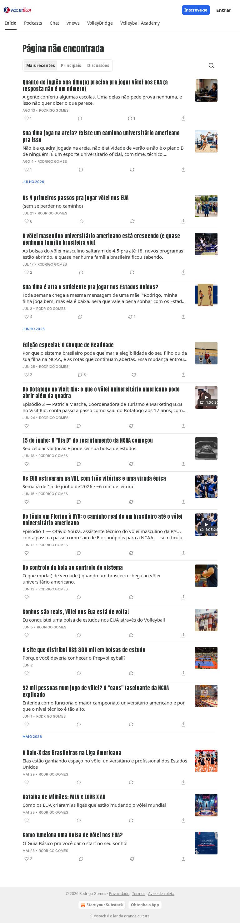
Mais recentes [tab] (40, 65)
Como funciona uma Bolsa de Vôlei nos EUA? (72, 835)
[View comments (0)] (80, 118)
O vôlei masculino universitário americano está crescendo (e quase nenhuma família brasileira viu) (101, 239)
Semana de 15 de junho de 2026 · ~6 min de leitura (77, 486)
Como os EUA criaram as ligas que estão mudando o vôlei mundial (94, 805)
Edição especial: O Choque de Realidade (68, 345)
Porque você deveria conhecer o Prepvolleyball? (74, 658)
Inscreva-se (196, 10)
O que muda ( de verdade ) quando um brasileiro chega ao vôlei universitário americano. (91, 578)
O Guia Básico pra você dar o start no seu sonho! (75, 843)
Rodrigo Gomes (54, 110)
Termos (138, 893)
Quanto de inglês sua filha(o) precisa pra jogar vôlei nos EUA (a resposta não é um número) (95, 86)
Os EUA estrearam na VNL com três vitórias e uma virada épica (94, 478)
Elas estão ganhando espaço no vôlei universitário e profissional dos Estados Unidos (104, 763)
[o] (206, 397)
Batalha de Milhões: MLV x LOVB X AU (63, 797)
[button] (10, 23)
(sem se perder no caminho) (52, 206)
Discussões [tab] (98, 65)
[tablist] (67, 65)
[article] (120, 101)
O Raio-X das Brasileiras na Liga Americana (71, 753)
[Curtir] (26, 426)
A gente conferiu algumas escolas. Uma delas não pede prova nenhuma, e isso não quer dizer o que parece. (102, 100)
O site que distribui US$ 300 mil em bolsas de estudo (83, 650)
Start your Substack (105, 904)
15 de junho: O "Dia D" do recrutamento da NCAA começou (87, 440)
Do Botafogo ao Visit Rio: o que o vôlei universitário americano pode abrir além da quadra (101, 393)
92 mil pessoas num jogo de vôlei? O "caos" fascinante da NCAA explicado (95, 691)
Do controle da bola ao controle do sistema (72, 568)
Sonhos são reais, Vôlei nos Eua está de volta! (75, 612)
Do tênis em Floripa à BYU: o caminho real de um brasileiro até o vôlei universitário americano (102, 520)
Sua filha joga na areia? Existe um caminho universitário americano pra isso (101, 136)
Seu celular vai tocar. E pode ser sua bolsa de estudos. (80, 448)
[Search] (211, 65)
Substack (98, 916)
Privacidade (119, 893)
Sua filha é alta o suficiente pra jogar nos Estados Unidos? (90, 287)
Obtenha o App (145, 904)
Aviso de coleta (161, 893)
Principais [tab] (71, 65)
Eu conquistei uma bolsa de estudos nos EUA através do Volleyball (93, 620)
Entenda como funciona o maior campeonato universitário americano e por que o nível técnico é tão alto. (103, 705)
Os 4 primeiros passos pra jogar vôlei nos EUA (75, 198)
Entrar (223, 10)
